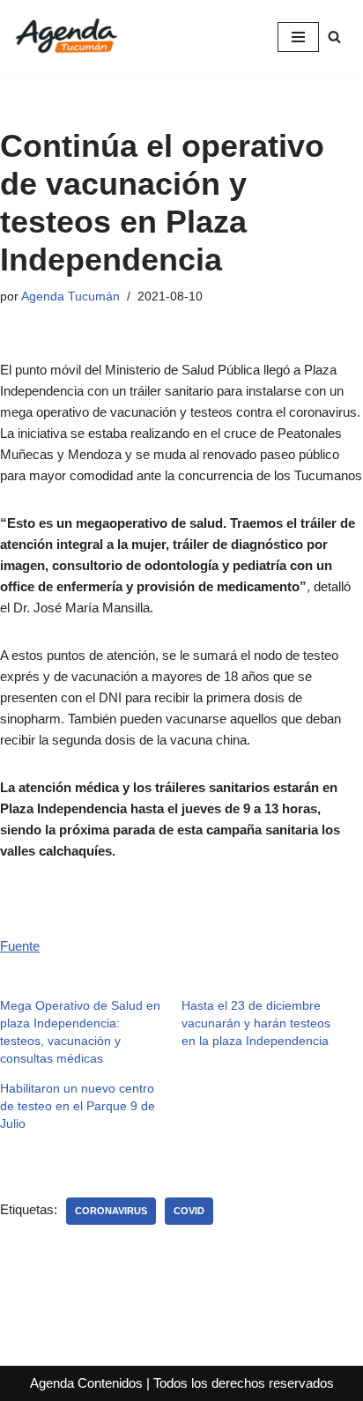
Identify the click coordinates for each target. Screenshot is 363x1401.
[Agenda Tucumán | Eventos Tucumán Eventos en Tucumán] (66, 37)
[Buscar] (334, 36)
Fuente (20, 945)
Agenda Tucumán (70, 296)
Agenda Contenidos (86, 1382)
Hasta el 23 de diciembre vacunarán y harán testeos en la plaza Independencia (256, 1023)
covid (189, 1210)
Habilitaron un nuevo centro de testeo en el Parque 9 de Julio (77, 1105)
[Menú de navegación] (298, 37)
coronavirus (111, 1210)
